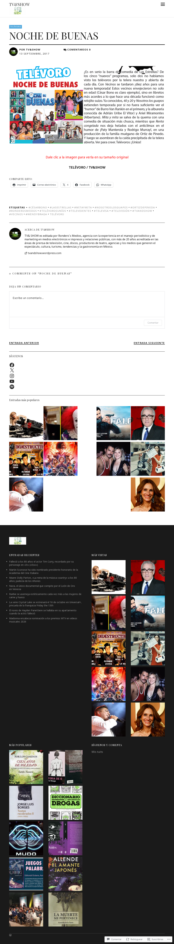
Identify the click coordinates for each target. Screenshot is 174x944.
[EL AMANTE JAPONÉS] (65, 874)
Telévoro (15, 26)
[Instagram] (12, 376)
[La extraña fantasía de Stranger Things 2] (60, 459)
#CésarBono (38, 207)
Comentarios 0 (79, 49)
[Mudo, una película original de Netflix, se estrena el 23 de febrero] (26, 838)
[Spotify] (12, 386)
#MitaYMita (83, 207)
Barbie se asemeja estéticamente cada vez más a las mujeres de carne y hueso (45, 595)
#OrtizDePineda (142, 207)
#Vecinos (16, 214)
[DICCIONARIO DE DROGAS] (65, 803)
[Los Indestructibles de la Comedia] (26, 459)
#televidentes (80, 210)
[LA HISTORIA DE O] (65, 767)
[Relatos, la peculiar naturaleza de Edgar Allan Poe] (65, 838)
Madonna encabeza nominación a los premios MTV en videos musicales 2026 (43, 620)
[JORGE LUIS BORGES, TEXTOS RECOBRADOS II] (26, 803)
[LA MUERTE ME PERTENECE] (65, 910)
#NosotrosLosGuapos (111, 207)
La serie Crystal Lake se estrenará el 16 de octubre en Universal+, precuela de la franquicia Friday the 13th (45, 604)
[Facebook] (12, 365)
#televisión (120, 210)
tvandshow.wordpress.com (44, 253)
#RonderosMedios (23, 210)
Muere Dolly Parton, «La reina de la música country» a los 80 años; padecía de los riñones (43, 579)
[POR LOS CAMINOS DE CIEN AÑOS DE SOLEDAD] (26, 767)
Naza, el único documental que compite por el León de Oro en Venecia (42, 587)
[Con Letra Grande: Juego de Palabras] (26, 874)
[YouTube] (12, 381)
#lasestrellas (61, 207)
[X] (12, 370)
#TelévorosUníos (53, 210)
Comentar (152, 322)
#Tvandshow (142, 210)
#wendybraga (36, 214)
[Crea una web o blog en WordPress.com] (10, 935)
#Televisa (101, 210)
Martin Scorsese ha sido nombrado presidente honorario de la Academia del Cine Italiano (43, 571)
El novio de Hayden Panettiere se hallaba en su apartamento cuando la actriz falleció (42, 612)
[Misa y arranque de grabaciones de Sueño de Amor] (26, 910)
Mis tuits (97, 752)
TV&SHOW (19, 4)
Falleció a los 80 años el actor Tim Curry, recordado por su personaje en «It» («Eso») (41, 563)
